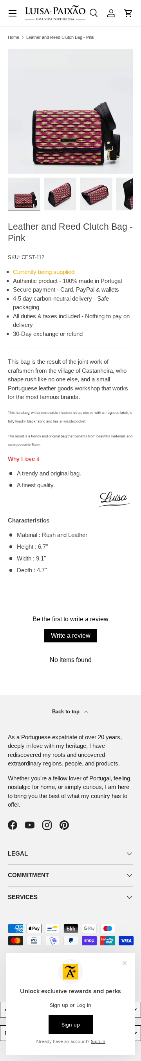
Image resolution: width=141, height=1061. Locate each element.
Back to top (66, 712)
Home (13, 37)
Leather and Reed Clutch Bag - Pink (60, 37)
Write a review (70, 635)
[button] (128, 13)
